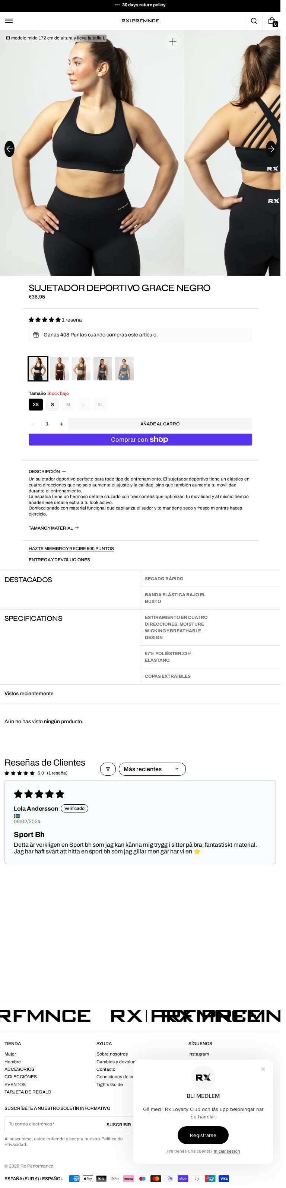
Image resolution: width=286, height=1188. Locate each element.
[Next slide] (271, 149)
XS (36, 404)
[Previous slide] (9, 149)
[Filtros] (108, 769)
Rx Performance (36, 1166)
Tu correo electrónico (30, 1124)
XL (100, 404)
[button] (9, 21)
